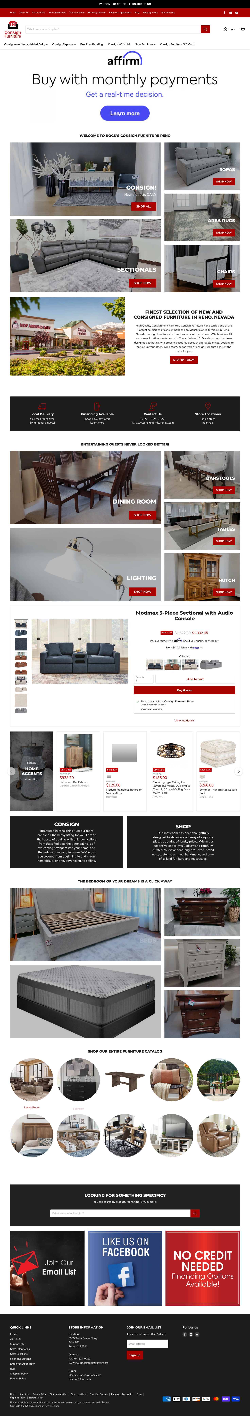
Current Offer (38, 12)
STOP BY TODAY (184, 360)
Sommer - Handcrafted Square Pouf (218, 791)
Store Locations (77, 12)
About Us (24, 12)
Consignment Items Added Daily (25, 44)
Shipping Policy (150, 12)
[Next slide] (240, 85)
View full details (184, 720)
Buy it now (184, 690)
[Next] (239, 771)
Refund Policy (168, 12)
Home (13, 12)
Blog (137, 12)
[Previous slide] (9, 85)
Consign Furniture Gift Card (177, 44)
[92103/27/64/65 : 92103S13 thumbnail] (21, 680)
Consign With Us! (119, 44)
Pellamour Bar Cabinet (74, 782)
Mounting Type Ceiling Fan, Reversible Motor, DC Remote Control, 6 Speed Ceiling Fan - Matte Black (171, 787)
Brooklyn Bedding (91, 44)
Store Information (57, 12)
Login (231, 29)
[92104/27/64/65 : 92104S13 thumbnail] (21, 711)
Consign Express (63, 44)
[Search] (205, 29)
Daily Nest (111, 796)
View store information (152, 709)
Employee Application (120, 12)
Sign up (134, 1355)
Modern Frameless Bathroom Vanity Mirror (124, 791)
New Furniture (144, 44)
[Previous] (11, 771)
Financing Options (97, 12)
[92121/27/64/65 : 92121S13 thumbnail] (21, 624)
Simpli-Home (206, 796)
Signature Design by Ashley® (74, 785)
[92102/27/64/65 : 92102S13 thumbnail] (21, 656)
